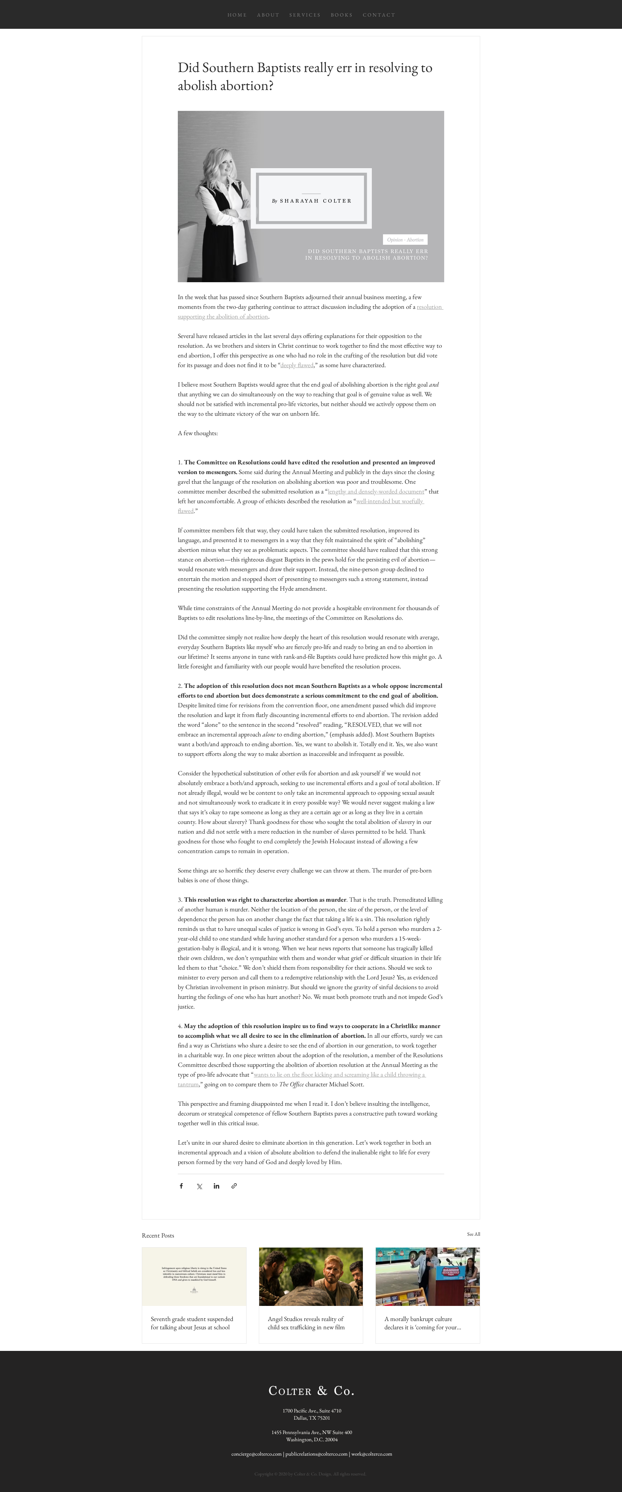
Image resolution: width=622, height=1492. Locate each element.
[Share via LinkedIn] (216, 1185)
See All (473, 1234)
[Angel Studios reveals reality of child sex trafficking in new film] (311, 1277)
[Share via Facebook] (181, 1185)
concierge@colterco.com (256, 1453)
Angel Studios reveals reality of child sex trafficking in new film (306, 1323)
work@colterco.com (371, 1453)
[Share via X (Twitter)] (198, 1185)
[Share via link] (234, 1185)
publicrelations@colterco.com (316, 1453)
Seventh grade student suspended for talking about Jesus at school (192, 1323)
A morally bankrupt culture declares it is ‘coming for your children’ (420, 1323)
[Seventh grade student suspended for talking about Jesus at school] (194, 1277)
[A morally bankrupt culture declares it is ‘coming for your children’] (428, 1277)
